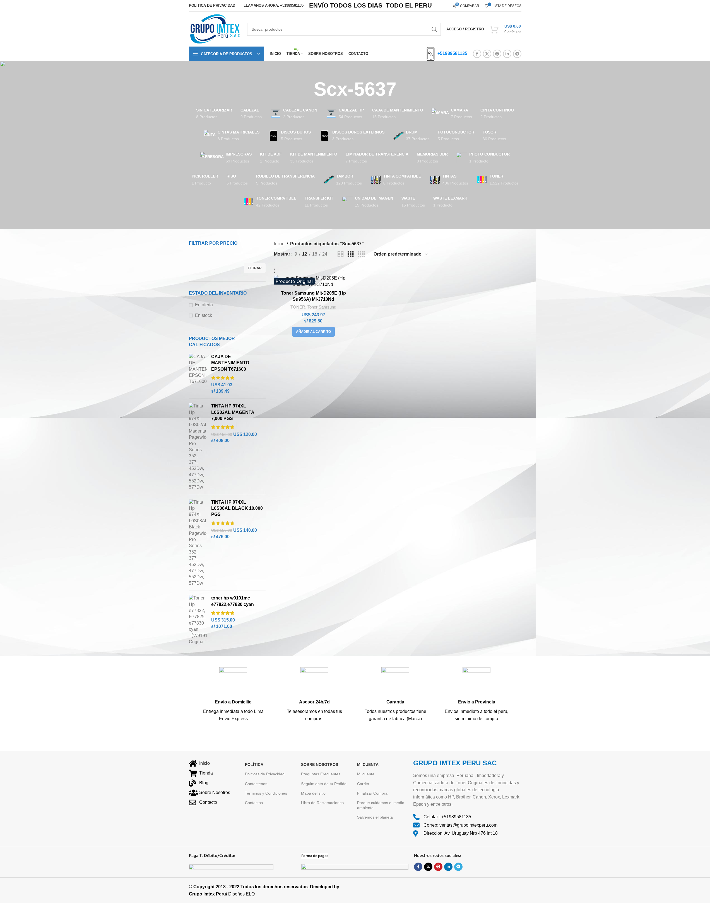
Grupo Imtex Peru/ (208, 894)
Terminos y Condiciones (266, 793)
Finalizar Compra (372, 793)
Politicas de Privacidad (265, 774)
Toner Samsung (321, 307)
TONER (297, 307)
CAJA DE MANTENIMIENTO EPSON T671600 (230, 363)
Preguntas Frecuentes (320, 774)
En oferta (204, 304)
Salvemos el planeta (375, 817)
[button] (313, 332)
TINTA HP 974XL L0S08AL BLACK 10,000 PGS (237, 508)
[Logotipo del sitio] (215, 28)
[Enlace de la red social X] (487, 54)
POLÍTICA (254, 764)
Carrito (363, 783)
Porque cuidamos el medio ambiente (380, 805)
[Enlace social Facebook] (477, 54)
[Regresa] (307, 89)
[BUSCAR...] (434, 29)
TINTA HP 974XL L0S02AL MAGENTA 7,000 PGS (232, 412)
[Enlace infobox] (233, 694)
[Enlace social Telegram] (517, 54)
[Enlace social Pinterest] (497, 54)
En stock (203, 315)
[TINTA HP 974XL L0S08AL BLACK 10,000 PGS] (198, 542)
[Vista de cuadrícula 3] (351, 254)
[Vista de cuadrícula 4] (361, 254)
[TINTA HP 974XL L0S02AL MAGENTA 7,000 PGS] (198, 446)
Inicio (279, 243)
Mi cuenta (365, 774)
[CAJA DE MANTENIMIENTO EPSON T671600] (198, 374)
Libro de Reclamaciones (322, 802)
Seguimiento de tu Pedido (323, 783)
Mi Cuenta (368, 764)
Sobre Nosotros (319, 764)
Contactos (254, 802)
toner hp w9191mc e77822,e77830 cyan (232, 601)
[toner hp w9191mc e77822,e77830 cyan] (198, 620)
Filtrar (255, 268)
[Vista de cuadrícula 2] (341, 254)
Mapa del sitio (313, 793)
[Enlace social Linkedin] (507, 54)
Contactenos (256, 783)
